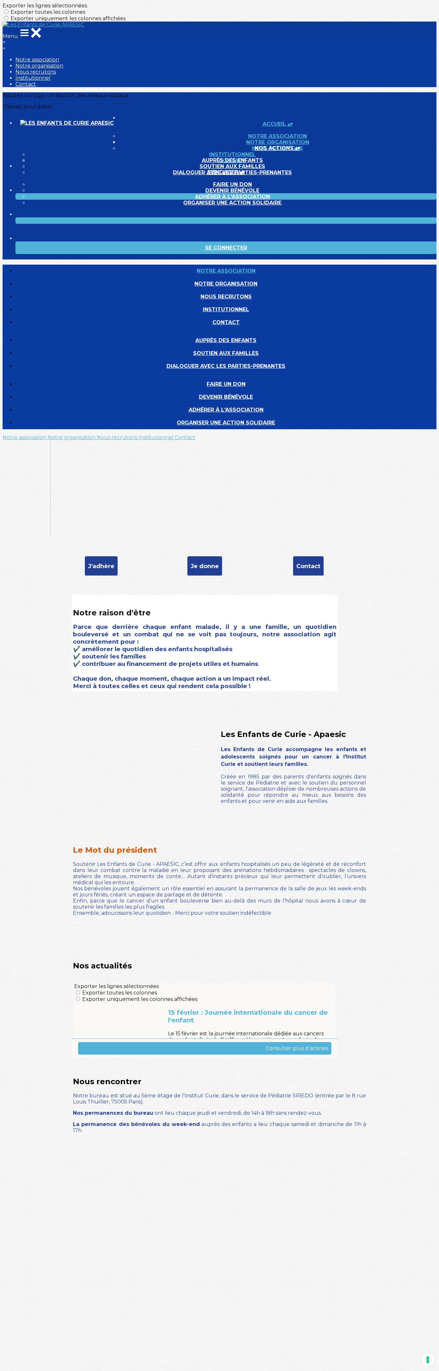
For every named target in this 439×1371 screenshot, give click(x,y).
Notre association (37, 60)
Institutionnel (32, 78)
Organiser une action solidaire (232, 203)
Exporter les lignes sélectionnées (45, 6)
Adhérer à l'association (232, 197)
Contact (25, 84)
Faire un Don (232, 184)
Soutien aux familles (232, 166)
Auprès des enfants (232, 160)
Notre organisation (39, 66)
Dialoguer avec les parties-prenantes (225, 366)
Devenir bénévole (232, 190)
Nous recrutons (35, 72)
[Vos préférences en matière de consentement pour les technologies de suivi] (428, 1360)
